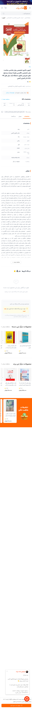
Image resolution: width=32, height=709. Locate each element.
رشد (30, 67)
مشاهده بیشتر (6, 327)
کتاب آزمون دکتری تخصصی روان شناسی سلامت (14, 112)
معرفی (20, 116)
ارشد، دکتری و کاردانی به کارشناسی (16, 86)
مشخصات (26, 116)
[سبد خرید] (5, 8)
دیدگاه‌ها (13, 116)
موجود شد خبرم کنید (15, 705)
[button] (3, 340)
